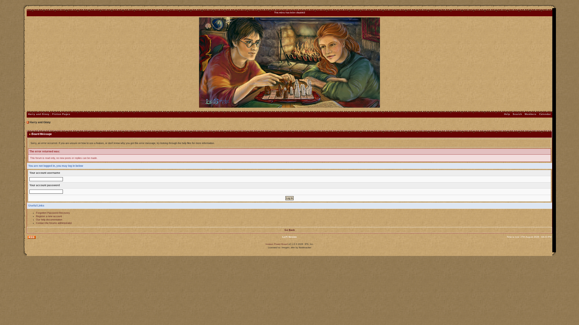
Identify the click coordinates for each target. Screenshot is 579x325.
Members (530, 114)
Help (507, 114)
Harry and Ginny (40, 122)
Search (517, 114)
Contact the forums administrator (54, 223)
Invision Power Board (277, 244)
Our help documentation (49, 219)
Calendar (545, 114)
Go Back (290, 230)
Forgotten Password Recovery (53, 212)
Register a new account (49, 216)
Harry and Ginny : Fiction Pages (49, 114)
